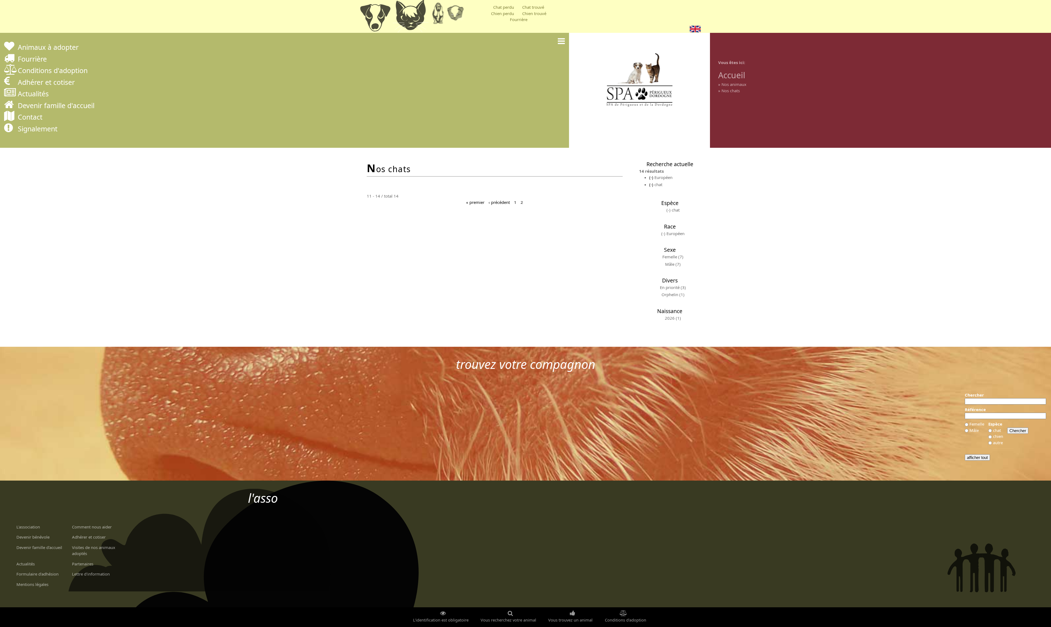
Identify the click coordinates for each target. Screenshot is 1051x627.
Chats (410, 18)
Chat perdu (503, 7)
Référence (975, 409)
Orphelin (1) (673, 294)
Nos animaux (733, 84)
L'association (28, 527)
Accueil (731, 75)
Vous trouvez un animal (570, 620)
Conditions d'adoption (53, 71)
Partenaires (82, 564)
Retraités (437, 15)
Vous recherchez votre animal (508, 620)
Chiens (375, 18)
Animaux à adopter (48, 48)
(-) (651, 177)
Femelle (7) (672, 256)
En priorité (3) (673, 287)
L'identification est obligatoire (441, 620)
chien (998, 436)
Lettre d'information (91, 574)
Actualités (33, 94)
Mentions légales (32, 584)
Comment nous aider (92, 527)
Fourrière (518, 19)
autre (998, 442)
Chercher (974, 395)
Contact (30, 118)
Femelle (976, 424)
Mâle (974, 430)
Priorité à (457, 15)
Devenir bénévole (33, 537)
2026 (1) (673, 318)
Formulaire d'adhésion (37, 574)
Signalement (37, 129)
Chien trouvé (534, 13)
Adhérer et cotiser (46, 83)
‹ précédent (499, 202)
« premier (475, 202)
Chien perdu (502, 13)
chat (997, 430)
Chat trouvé (533, 7)
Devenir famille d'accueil (56, 106)
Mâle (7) (673, 264)
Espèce (995, 424)
